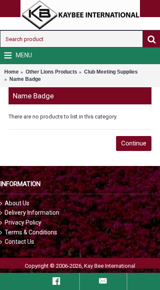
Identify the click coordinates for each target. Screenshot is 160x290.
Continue (133, 143)
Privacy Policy (23, 222)
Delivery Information (32, 212)
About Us (17, 203)
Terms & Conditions (31, 232)
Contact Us (19, 241)
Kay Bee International (109, 266)
